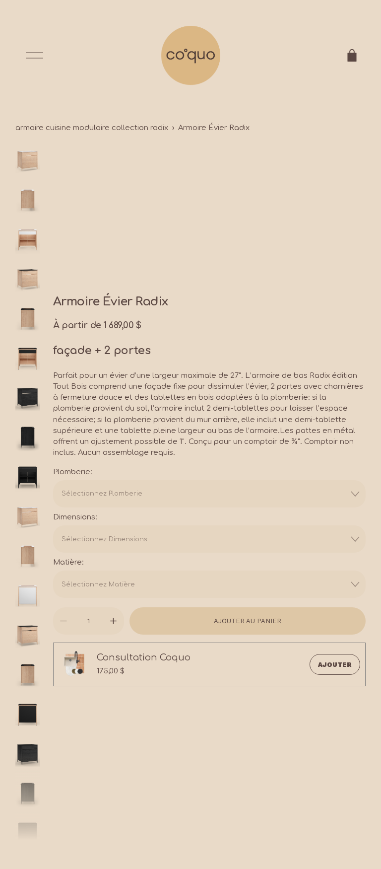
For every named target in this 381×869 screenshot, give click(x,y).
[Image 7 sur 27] (27, 399)
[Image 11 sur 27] (27, 557)
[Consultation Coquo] (75, 664)
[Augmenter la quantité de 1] (113, 621)
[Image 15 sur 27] (27, 715)
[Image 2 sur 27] (27, 201)
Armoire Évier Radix (214, 128)
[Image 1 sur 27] (27, 162)
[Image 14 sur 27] (27, 675)
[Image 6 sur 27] (27, 359)
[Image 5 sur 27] (27, 319)
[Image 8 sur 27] (27, 438)
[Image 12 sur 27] (27, 596)
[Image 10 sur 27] (27, 518)
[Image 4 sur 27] (27, 280)
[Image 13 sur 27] (27, 636)
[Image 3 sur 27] (27, 240)
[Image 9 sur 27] (27, 478)
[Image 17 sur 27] (27, 794)
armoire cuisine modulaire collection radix (91, 128)
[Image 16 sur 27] (27, 755)
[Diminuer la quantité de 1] (63, 621)
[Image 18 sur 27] (27, 834)
